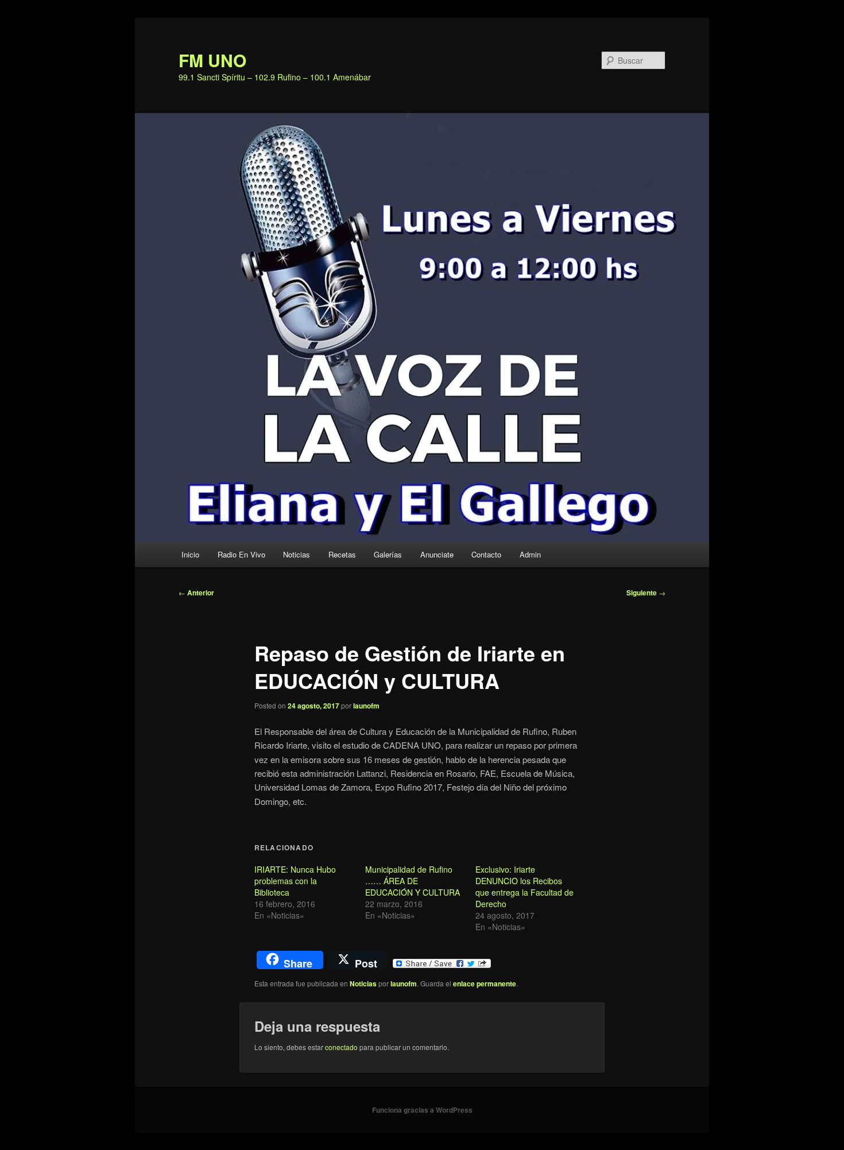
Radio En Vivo (241, 554)
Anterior (196, 592)
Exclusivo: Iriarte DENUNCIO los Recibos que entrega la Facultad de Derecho (524, 886)
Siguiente (645, 592)
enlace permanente (484, 983)
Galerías (388, 554)
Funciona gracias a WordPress (422, 1110)
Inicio (190, 554)
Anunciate (437, 554)
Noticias (296, 554)
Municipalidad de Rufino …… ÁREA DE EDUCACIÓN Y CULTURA (412, 881)
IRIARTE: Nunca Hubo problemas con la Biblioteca (295, 881)
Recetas (342, 554)
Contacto (486, 554)
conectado (341, 1047)
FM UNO (212, 60)
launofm (366, 705)
